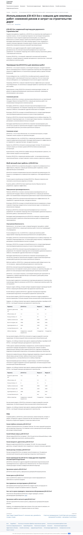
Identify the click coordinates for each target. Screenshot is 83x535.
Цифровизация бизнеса (12, 8)
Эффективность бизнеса (48, 6)
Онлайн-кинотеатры (61, 6)
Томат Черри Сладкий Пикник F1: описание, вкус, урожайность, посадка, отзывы (23, 515)
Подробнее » (13, 523)
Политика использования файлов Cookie (57, 523)
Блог (7, 523)
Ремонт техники (10, 530)
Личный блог (15, 12)
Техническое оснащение (12, 6)
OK (69, 533)
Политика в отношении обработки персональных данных (32, 523)
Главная (8, 12)
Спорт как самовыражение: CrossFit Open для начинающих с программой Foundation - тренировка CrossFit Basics (60, 515)
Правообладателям (28, 525)
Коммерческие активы (65, 527)
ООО (26, 495)
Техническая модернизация (34, 6)
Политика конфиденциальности (14, 525)
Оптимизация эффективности (51, 527)
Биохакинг (22, 6)
